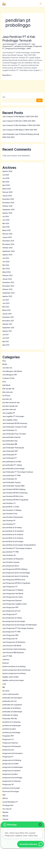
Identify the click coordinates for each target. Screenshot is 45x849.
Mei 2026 (5, 182)
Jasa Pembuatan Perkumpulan (13, 448)
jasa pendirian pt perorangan (12, 541)
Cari (3, 97)
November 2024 (8, 244)
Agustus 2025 (7, 213)
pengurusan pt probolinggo (15, 48)
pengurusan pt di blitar (10, 764)
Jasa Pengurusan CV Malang (12, 590)
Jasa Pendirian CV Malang (11, 510)
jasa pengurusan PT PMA (11, 632)
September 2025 (8, 209)
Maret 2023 (6, 310)
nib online (5, 691)
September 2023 (8, 293)
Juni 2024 (6, 261)
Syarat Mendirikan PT (10, 802)
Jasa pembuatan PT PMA (11, 475)
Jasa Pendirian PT (24, 44)
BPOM (4, 364)
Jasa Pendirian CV (9, 503)
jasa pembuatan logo (9, 441)
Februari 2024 (7, 275)
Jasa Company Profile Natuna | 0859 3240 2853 (19, 130)
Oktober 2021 (7, 324)
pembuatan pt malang (10, 715)
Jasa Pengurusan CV (9, 586)
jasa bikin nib (7, 399)
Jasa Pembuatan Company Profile (14, 427)
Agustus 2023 (7, 296)
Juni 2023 (5, 303)
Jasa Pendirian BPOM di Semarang (14, 493)
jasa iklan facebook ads (11, 402)
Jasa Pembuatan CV (9, 430)
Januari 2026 (7, 196)
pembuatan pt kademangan (12, 712)
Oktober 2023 (7, 289)
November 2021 (8, 321)
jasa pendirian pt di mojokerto (13, 531)
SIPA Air (5, 798)
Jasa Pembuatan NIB (9, 444)
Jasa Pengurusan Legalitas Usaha (14, 604)
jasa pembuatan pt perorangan (13, 468)
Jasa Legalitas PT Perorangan (13, 416)
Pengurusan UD (8, 784)
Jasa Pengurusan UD (9, 639)
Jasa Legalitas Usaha (9, 420)
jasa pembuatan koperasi (11, 437)
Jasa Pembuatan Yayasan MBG (13, 486)
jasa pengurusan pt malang (12, 618)
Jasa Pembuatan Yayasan (11, 482)
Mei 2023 (5, 307)
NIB (3, 687)
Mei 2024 (5, 265)
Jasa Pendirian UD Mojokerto (12, 559)
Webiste (5, 812)
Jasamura (5, 659)
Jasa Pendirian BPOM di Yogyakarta (15, 500)
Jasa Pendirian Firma (9, 514)
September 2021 (8, 328)
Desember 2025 (8, 199)
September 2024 (8, 251)
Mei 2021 (5, 341)
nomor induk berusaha (10, 694)
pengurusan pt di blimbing (11, 760)
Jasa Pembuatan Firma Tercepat (14, 434)
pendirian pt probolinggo (23, 46)
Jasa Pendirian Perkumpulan (12, 517)
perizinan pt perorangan (11, 788)
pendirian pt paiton (9, 729)
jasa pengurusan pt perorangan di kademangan (19, 625)
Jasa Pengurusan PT (9, 614)
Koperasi (5, 663)
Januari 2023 (7, 314)
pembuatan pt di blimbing (11, 708)
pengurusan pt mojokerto (11, 770)
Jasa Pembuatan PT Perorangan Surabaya (17, 472)
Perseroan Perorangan (10, 791)
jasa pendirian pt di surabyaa (12, 538)
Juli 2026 (5, 175)
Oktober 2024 (7, 248)
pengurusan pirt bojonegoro (12, 753)
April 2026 (6, 185)
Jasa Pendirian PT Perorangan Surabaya (17, 548)
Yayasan (5, 819)
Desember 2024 (8, 241)
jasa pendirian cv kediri (10, 507)
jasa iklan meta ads (9, 409)
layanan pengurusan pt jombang (14, 673)
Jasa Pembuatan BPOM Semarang (14, 423)
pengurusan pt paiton (10, 774)
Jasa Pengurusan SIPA (10, 635)
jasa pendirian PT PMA (10, 552)
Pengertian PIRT (8, 736)
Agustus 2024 (7, 255)
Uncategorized (7, 805)
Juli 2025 (5, 216)
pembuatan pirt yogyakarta (12, 705)
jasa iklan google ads (10, 406)
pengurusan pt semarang (11, 781)
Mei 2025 (5, 223)
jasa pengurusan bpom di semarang (15, 576)
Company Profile (8, 378)
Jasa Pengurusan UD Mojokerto (13, 642)
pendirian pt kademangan (11, 725)
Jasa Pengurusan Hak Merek (12, 593)
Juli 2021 (5, 334)
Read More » (7, 75)
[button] (40, 824)
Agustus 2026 (7, 171)
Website (5, 816)
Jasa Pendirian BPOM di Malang (13, 489)
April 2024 (6, 268)
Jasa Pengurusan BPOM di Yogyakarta (16, 583)
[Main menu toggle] (40, 3)
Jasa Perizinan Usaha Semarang (14, 649)
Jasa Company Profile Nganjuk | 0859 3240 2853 (20, 116)
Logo (4, 684)
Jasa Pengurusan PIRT (10, 607)
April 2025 (6, 227)
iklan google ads (8, 388)
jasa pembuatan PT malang (12, 465)
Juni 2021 (5, 338)
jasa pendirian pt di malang (12, 527)
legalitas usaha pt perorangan (13, 680)
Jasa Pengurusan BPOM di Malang (14, 569)
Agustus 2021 (7, 331)
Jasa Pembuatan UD (9, 479)
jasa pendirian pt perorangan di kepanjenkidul (19, 545)
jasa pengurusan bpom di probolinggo (16, 573)
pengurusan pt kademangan (12, 767)
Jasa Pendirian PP (8, 520)
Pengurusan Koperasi (10, 743)
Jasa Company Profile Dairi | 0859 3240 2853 (18, 121)
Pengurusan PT (8, 757)
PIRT (4, 795)
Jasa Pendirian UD (9, 555)
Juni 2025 (5, 220)
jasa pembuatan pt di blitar (11, 461)
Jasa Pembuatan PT (9, 44)
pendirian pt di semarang (11, 722)
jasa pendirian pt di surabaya (12, 534)
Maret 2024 (6, 272)
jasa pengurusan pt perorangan (13, 621)
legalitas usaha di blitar (10, 677)
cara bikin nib (7, 368)
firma (4, 382)
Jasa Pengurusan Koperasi (12, 600)
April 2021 (5, 345)
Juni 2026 (6, 178)
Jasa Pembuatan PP (9, 455)
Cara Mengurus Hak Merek (12, 371)
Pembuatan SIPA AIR (9, 718)
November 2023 (8, 286)
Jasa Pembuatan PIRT (10, 451)
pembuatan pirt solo (9, 701)
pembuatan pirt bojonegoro (12, 698)
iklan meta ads (7, 392)
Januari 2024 (7, 279)
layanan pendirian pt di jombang (13, 666)
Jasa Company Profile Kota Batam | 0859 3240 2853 (21, 125)
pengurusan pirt (8, 750)
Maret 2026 (6, 189)
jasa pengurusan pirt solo (11, 611)
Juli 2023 (5, 300)
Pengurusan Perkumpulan (11, 746)
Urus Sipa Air (7, 809)
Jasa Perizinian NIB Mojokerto (13, 652)
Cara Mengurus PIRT (9, 375)
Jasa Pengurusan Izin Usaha (12, 597)
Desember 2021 (8, 317)
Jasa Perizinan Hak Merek (11, 645)
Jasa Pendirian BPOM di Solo (12, 496)
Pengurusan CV (8, 739)
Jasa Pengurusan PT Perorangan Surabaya (18, 628)
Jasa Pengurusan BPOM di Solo (13, 580)
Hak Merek (6, 385)
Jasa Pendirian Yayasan (10, 562)
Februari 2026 (7, 192)
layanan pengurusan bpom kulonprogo (16, 670)
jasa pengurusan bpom (10, 566)
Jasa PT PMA (7, 656)
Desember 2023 (8, 282)
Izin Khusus (6, 395)
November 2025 (8, 203)
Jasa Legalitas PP (8, 413)
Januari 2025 (7, 237)
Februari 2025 (7, 234)
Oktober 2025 (7, 206)
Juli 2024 (5, 258)
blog (4, 361)
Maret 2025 (6, 230)
